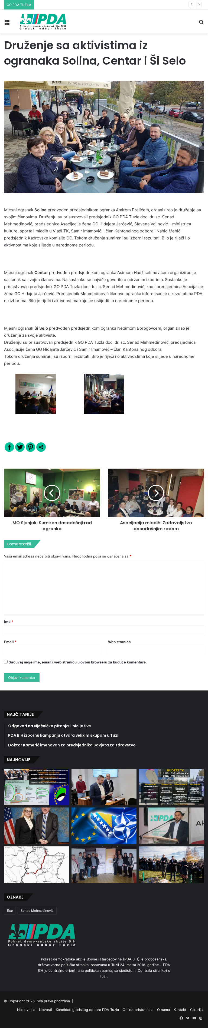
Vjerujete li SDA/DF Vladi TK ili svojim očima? (74, 4)
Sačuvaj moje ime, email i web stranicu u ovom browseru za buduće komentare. (78, 662)
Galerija (196, 1009)
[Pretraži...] (201, 24)
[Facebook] (9, 447)
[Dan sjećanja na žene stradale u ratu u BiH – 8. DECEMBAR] (104, 864)
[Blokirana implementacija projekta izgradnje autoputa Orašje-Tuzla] (36, 864)
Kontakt (180, 1009)
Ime (8, 621)
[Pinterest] (30, 447)
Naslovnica (26, 1009)
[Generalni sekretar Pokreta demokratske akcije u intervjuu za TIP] (171, 825)
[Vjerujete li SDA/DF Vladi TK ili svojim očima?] (171, 787)
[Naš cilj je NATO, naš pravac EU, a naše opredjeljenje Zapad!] (104, 825)
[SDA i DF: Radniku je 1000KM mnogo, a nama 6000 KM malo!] (36, 787)
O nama (163, 1009)
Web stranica (119, 642)
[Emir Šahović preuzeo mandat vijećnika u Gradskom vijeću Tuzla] (104, 787)
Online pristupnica (138, 1009)
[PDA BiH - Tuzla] (42, 22)
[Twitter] (20, 447)
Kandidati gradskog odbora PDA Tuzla (87, 1009)
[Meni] (6, 24)
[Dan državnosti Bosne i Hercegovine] (171, 864)
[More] (41, 447)
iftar (10, 911)
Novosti (45, 1009)
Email (10, 642)
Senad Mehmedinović (37, 911)
